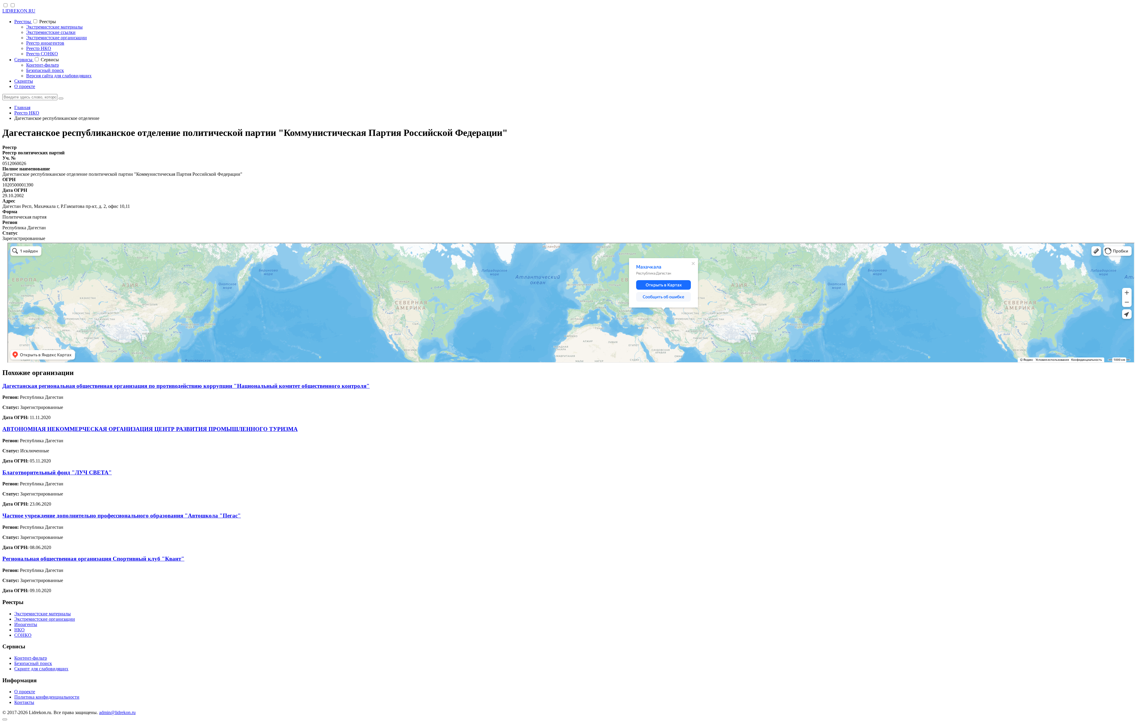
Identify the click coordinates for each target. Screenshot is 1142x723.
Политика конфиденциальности (46, 697)
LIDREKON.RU (18, 10)
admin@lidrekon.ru (117, 712)
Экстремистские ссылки (51, 32)
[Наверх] (4, 719)
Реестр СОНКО (42, 53)
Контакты (24, 702)
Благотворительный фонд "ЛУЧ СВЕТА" (57, 472)
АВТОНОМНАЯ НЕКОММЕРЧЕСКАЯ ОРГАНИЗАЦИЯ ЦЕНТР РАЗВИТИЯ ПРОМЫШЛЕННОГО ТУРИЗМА (150, 429)
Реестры (23, 21)
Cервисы (24, 59)
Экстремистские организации (56, 37)
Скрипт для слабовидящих (41, 668)
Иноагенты (25, 624)
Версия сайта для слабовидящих (59, 75)
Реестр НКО (38, 48)
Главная (22, 107)
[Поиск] (61, 98)
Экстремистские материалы (54, 26)
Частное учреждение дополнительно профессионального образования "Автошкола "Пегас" (121, 515)
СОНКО (23, 635)
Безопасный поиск (45, 70)
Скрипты (23, 81)
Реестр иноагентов (45, 43)
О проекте (24, 86)
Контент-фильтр (42, 65)
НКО (19, 629)
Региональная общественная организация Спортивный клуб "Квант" (93, 559)
